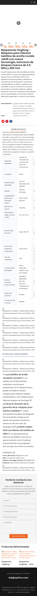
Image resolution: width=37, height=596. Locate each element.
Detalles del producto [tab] (18, 129)
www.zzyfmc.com (23, 590)
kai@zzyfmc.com (18, 577)
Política (17, 592)
